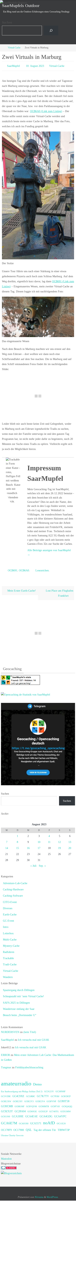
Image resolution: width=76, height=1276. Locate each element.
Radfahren (8, 950)
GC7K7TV (43, 1094)
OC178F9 (6, 1128)
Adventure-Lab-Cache (15, 881)
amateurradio (16, 1082)
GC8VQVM (31, 1105)
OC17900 (18, 1128)
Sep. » (42, 863)
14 (6, 846)
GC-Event (8, 919)
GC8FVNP (51, 1100)
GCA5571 (35, 1121)
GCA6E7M (9, 1121)
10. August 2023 (35, 65)
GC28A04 (20, 1109)
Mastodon (6, 1157)
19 (59, 846)
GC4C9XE (18, 1094)
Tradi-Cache (10, 962)
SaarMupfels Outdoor (20, 5)
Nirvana (39, 1195)
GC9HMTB (44, 1105)
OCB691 (12, 569)
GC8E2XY (18, 1100)
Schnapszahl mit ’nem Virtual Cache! (23, 994)
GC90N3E (32, 1110)
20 (69, 846)
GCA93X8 (23, 1122)
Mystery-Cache (11, 944)
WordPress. (52, 1195)
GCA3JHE (18, 1114)
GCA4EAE (31, 1114)
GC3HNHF (60, 1090)
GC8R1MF (19, 1105)
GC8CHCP (66, 1095)
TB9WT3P (64, 1128)
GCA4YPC (60, 1114)
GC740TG (54, 1110)
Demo (37, 1082)
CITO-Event (10, 900)
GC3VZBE (6, 1095)
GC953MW (65, 1110)
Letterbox (8, 931)
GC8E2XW (6, 1100)
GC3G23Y (49, 1090)
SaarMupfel (13, 65)
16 (28, 846)
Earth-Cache (10, 912)
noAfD (49, 1121)
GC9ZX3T (7, 1109)
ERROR (5, 1053)
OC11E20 (61, 1122)
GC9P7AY (55, 1105)
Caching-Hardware (13, 887)
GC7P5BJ (55, 1095)
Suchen (7, 22)
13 (69, 840)
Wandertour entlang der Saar (18, 1007)
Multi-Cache (10, 937)
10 (39, 840)
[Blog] (11, 1171)
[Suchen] (51, 31)
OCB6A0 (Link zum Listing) (46, 110)
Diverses (7, 906)
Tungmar (6, 1065)
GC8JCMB (7, 1104)
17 (39, 846)
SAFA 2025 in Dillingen (16, 1000)
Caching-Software (13, 894)
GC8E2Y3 (29, 1100)
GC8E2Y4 (40, 1100)
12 (59, 840)
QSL (29, 1128)
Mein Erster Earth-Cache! (21, 588)
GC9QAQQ (67, 1105)
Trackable (8, 956)
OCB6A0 (24, 569)
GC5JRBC (30, 1095)
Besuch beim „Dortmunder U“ (19, 1013)
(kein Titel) (29, 1030)
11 (49, 840)
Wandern (8, 975)
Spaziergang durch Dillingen (18, 988)
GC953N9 (5, 1115)
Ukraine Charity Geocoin (12, 1134)
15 (17, 846)
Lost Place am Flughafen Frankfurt (59, 591)
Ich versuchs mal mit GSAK (33, 1037)
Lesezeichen (42, 569)
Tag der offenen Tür (45, 1128)
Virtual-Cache (14, 47)
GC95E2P (43, 1110)
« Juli (33, 863)
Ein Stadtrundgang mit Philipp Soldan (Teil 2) (21, 1090)
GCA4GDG (46, 1114)
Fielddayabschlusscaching (29, 1065)
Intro (5, 925)
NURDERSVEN (10, 1030)
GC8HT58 (63, 1099)
